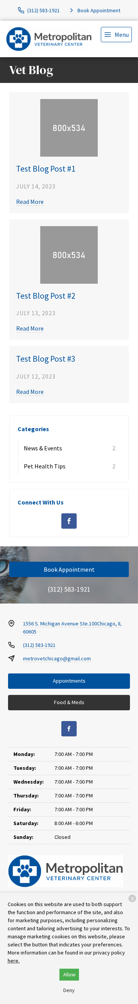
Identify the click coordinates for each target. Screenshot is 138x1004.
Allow (69, 974)
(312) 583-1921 (69, 589)
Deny (69, 990)
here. (14, 960)
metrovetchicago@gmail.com (57, 658)
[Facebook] (69, 521)
